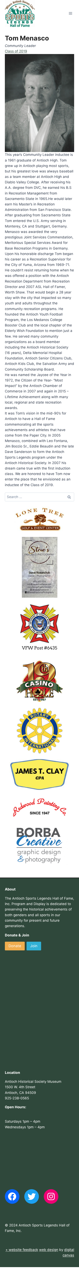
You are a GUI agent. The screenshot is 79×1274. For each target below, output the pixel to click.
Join (33, 946)
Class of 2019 (16, 51)
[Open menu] (70, 13)
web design (48, 1250)
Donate (15, 946)
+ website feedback (21, 1250)
